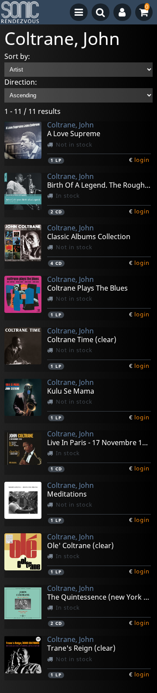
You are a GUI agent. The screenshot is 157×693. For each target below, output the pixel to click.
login (142, 160)
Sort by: (17, 56)
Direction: (20, 82)
